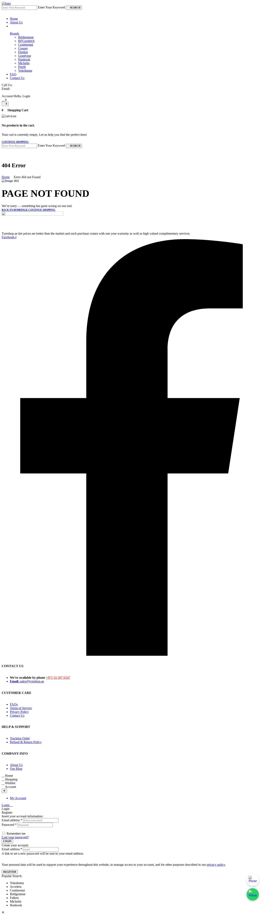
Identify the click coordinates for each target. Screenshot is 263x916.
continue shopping (15, 141)
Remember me (16, 833)
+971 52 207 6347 (58, 677)
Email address (12, 820)
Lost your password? (15, 837)
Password (9, 824)
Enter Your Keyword (51, 7)
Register (9, 871)
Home (6, 177)
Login (6, 805)
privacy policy (216, 864)
